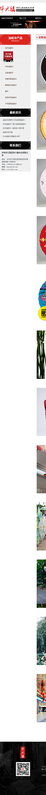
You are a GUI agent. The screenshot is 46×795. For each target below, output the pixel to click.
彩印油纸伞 (9, 48)
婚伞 (6, 91)
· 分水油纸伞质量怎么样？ (11, 136)
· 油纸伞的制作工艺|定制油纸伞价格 (15, 120)
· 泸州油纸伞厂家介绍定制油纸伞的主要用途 (15, 124)
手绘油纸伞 (9, 54)
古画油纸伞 (9, 73)
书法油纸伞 (9, 66)
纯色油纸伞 (9, 60)
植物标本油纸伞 (11, 85)
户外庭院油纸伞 (11, 104)
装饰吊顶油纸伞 (11, 97)
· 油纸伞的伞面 (7, 132)
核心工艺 (23, 18)
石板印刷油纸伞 (11, 79)
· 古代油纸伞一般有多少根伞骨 (13, 128)
